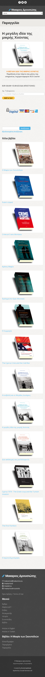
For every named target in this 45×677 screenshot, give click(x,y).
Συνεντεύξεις (7, 619)
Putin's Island (7, 202)
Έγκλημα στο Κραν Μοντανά (13, 299)
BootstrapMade (26, 668)
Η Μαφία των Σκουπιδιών (12, 170)
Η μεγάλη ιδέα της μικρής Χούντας (15, 427)
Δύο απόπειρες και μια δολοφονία (15, 459)
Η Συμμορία (7, 331)
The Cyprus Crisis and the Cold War (16, 363)
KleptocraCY (6, 607)
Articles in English (8, 628)
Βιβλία (4, 622)
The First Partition (9, 526)
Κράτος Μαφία (8, 266)
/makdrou (8, 586)
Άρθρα (4, 604)
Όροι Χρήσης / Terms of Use (12, 594)
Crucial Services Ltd (26, 670)
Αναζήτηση (25, 128)
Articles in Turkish (8, 631)
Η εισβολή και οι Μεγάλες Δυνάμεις (16, 395)
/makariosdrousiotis (12, 588)
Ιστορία (5, 616)
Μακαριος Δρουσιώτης (23, 9)
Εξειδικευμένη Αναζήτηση (12, 132)
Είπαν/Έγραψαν (8, 641)
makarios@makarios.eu (13, 581)
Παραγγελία (6, 648)
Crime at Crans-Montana (12, 234)
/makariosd (8, 583)
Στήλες (4, 610)
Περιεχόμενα (7, 644)
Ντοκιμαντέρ (7, 613)
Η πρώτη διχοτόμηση (10, 558)
